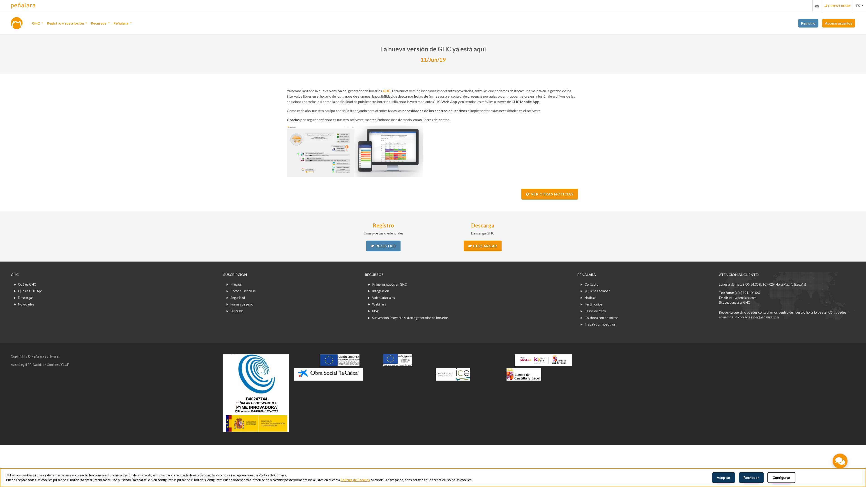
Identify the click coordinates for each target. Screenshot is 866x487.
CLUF (65, 365)
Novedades (26, 304)
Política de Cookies (355, 480)
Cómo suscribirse (243, 291)
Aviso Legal (19, 365)
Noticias (590, 298)
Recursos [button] (99, 23)
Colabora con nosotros (601, 318)
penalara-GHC (740, 302)
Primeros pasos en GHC (389, 284)
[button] (859, 5)
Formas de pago (241, 304)
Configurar (781, 477)
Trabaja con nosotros (600, 324)
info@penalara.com (742, 298)
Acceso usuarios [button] (838, 23)
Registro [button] (808, 23)
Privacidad (37, 365)
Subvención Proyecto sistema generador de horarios (410, 318)
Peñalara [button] (121, 23)
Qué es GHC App (30, 291)
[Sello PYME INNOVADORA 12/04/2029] (256, 393)
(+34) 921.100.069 (747, 293)
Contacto (592, 284)
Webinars (379, 304)
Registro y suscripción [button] (66, 23)
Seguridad (237, 298)
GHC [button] (36, 23)
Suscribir (236, 311)
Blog (375, 311)
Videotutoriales (383, 298)
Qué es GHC (27, 284)
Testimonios (593, 304)
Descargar (484, 246)
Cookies (53, 365)
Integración (380, 291)
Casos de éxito (595, 311)
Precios (236, 284)
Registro (385, 246)
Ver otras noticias (551, 194)
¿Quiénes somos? (597, 291)
